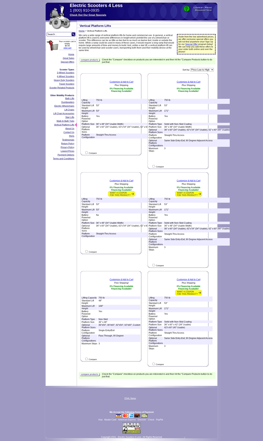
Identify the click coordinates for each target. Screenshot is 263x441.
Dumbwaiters (67, 102)
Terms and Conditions (63, 158)
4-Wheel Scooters (65, 76)
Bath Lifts (69, 98)
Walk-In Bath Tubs (65, 121)
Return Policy (67, 143)
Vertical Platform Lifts (64, 125)
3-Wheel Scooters (65, 72)
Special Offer (191, 44)
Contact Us (69, 132)
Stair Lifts (69, 117)
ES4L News (130, 398)
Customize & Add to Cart (121, 82)
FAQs (71, 136)
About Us (69, 128)
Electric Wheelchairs (64, 106)
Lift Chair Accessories (63, 113)
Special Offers (67, 62)
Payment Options (66, 155)
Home (71, 54)
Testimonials (68, 140)
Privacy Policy (67, 147)
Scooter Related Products (61, 87)
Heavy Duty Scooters (64, 80)
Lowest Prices (67, 151)
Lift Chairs (69, 110)
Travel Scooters (66, 84)
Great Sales (68, 58)
